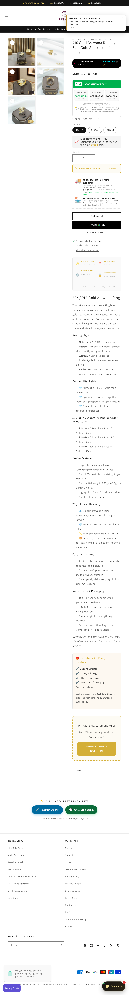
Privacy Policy (72, 876)
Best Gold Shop (32, 984)
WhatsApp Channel (81, 810)
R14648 (95, 130)
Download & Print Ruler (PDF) (97, 749)
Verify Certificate (16, 855)
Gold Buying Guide (17, 890)
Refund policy (48, 984)
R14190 (79, 130)
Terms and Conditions (76, 869)
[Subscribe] (60, 945)
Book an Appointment (19, 883)
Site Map (69, 926)
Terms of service (78, 984)
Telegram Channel (47, 810)
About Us (70, 855)
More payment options (97, 232)
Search (68, 848)
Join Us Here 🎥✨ (110, 63)
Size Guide (13, 898)
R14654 (110, 130)
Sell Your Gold (15, 869)
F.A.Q (67, 912)
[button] (6, 16)
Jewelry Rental (15, 862)
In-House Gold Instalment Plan (24, 876)
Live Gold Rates (16, 848)
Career (68, 862)
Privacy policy (63, 984)
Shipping (76, 118)
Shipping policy (73, 890)
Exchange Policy (73, 883)
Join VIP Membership (76, 919)
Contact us (70, 905)
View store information (87, 250)
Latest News (71, 898)
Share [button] (78, 770)
